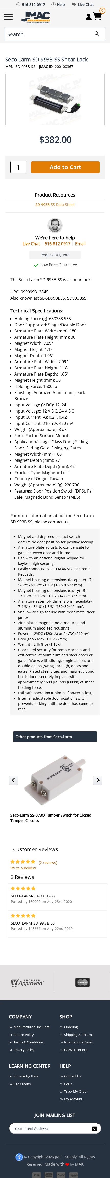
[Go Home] (36, 17)
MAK (79, 1164)
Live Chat (31, 244)
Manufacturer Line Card (31, 1027)
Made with (55, 1164)
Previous (14, 782)
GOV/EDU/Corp (75, 1049)
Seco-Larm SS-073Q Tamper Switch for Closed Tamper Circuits (51, 818)
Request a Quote (55, 254)
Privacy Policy (23, 1049)
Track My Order (75, 1091)
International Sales (78, 1042)
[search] (95, 34)
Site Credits (22, 1084)
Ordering (70, 1027)
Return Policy (23, 1034)
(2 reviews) (48, 862)
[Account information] (88, 17)
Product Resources (55, 195)
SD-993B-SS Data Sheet (55, 204)
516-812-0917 (57, 244)
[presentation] (0, 1003)
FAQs (67, 1084)
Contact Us (72, 1076)
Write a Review (23, 868)
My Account (72, 1099)
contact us (58, 522)
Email (80, 244)
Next (98, 782)
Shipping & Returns (78, 1034)
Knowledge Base (25, 1076)
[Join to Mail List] (94, 1128)
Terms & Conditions (28, 1042)
